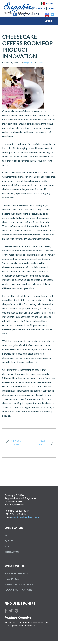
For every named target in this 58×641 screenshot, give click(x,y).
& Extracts (19, 584)
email (19, 622)
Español (49, 3)
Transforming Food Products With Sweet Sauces (16, 443)
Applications (18, 589)
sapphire (28, 62)
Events (9, 541)
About (10, 535)
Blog (8, 546)
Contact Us (12, 552)
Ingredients (16, 573)
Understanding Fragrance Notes (42, 443)
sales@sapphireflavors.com (25, 516)
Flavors (40, 62)
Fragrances (12, 579)
